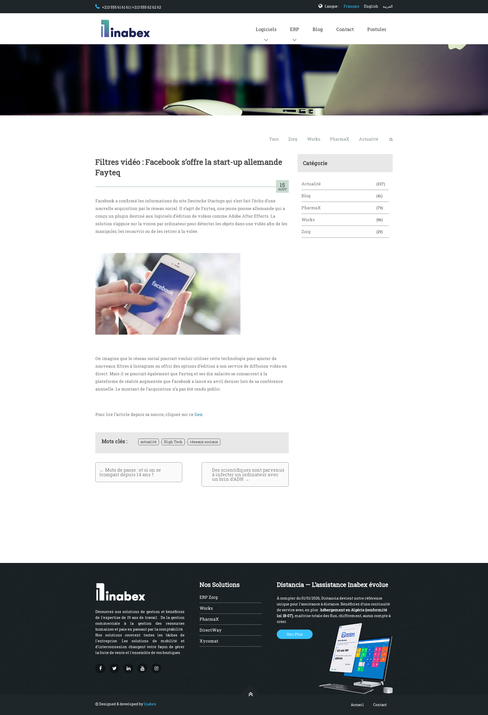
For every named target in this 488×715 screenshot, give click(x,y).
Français (351, 6)
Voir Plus (294, 634)
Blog (318, 29)
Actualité (368, 139)
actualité (149, 441)
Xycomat (209, 641)
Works (313, 139)
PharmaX (339, 139)
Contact (345, 29)
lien (198, 414)
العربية (388, 6)
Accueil (357, 704)
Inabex (150, 704)
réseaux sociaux (204, 441)
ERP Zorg (209, 597)
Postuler (376, 29)
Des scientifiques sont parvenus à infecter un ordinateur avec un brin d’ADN (248, 474)
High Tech (173, 441)
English (371, 6)
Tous (274, 139)
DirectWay (211, 630)
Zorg (292, 139)
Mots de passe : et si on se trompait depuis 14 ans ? (130, 472)
